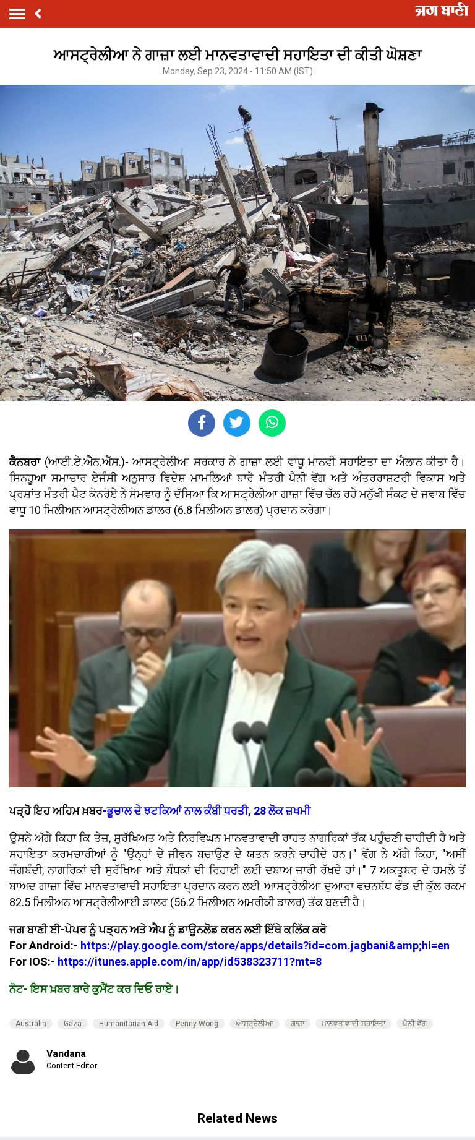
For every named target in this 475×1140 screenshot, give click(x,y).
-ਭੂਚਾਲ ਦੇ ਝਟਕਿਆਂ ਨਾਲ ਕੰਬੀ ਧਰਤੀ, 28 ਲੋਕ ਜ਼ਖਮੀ (206, 810)
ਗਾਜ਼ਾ (297, 1023)
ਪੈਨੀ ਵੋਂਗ (415, 1023)
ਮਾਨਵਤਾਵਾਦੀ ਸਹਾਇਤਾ (353, 1023)
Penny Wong (197, 1023)
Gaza (73, 1023)
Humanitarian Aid (128, 1023)
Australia (30, 1023)
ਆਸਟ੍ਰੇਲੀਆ (254, 1023)
